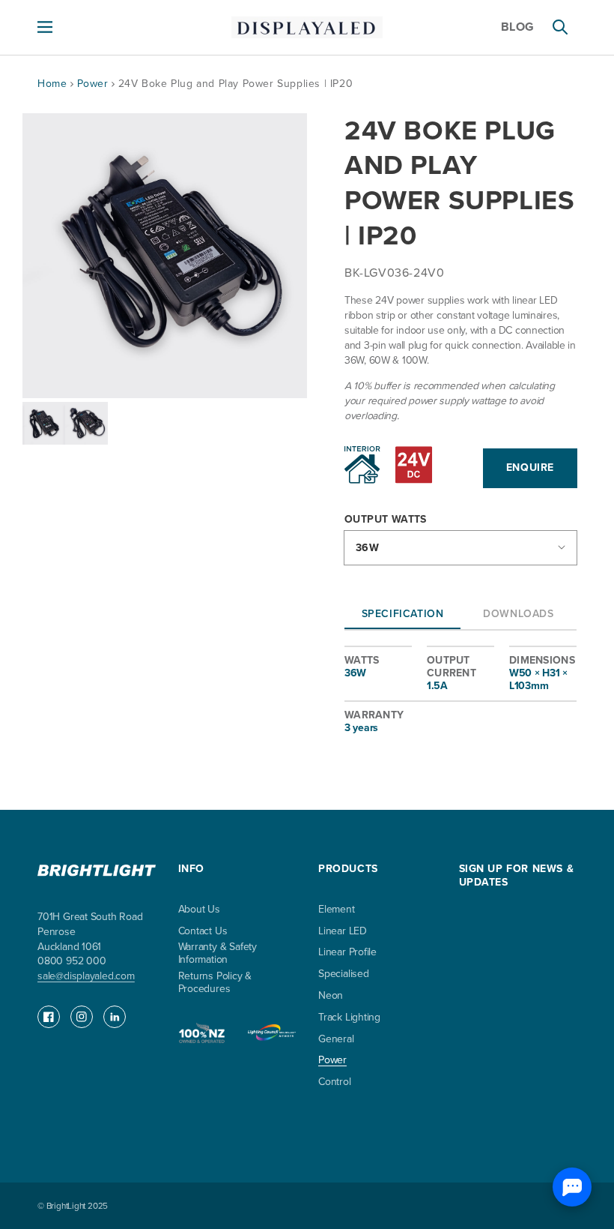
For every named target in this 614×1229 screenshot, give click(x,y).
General (336, 1039)
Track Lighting (349, 1018)
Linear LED (342, 931)
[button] (44, 26)
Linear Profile (347, 952)
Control (334, 1082)
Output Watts (385, 520)
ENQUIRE (530, 467)
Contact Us (203, 931)
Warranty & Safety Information (217, 954)
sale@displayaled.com (86, 976)
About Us (199, 910)
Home (52, 83)
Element (336, 910)
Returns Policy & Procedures (215, 983)
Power (94, 83)
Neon (330, 996)
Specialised (343, 974)
